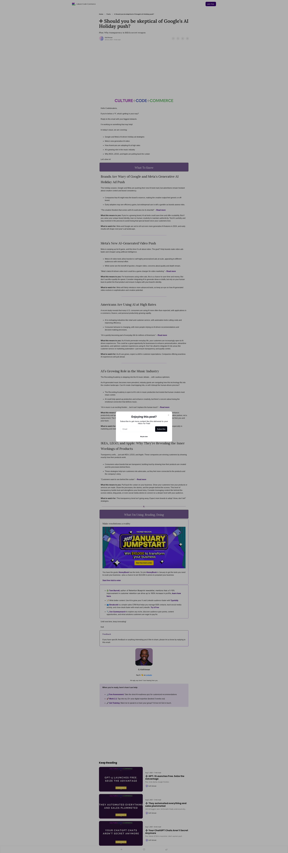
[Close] (168, 415)
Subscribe (161, 429)
